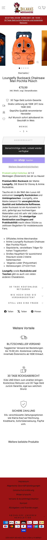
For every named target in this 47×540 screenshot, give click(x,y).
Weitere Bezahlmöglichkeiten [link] (24, 166)
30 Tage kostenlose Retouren (23, 288)
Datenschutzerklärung (23, 490)
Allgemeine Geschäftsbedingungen (23, 485)
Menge (23, 126)
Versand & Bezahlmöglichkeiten (24, 499)
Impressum (23, 481)
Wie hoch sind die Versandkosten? (24, 296)
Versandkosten (30, 90)
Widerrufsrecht (23, 494)
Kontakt (23, 503)
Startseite (23, 73)
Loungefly (7, 271)
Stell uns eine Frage (23, 303)
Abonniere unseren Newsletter (23, 516)
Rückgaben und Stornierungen (23, 507)
